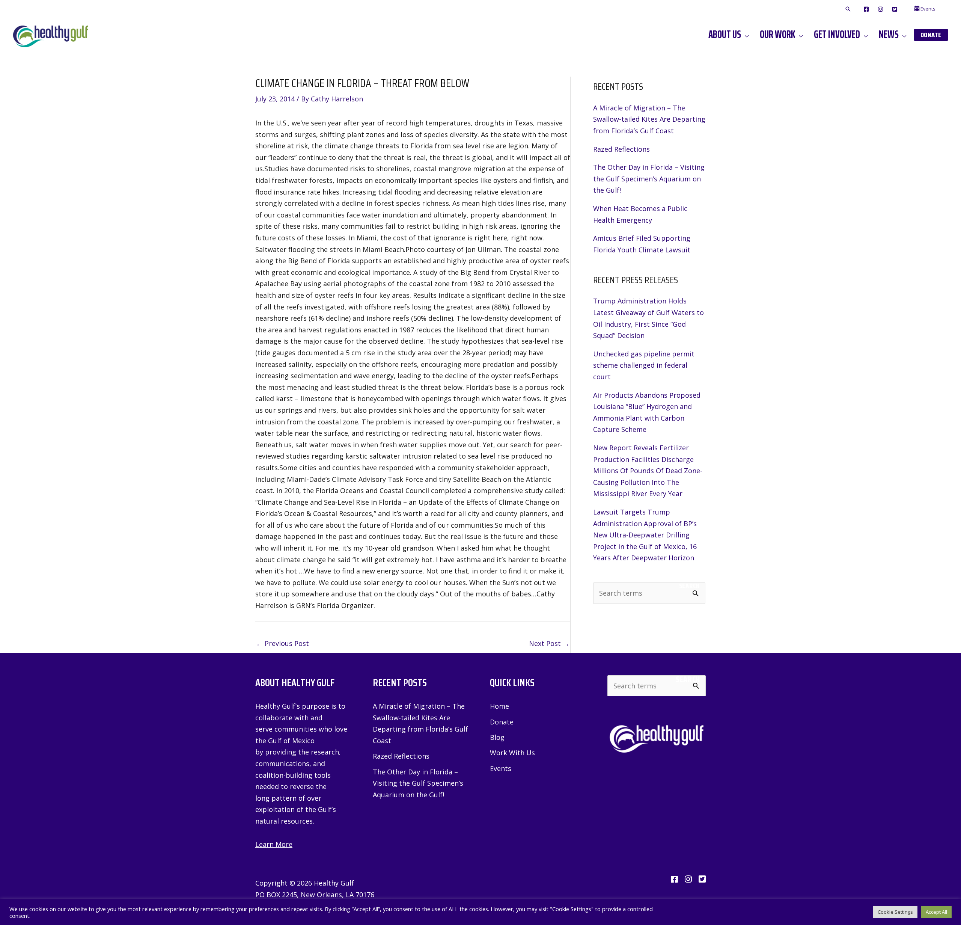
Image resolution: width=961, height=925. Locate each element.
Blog (497, 737)
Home (499, 706)
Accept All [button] (936, 911)
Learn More (273, 844)
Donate (502, 721)
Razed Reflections (621, 149)
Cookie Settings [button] (895, 911)
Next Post (549, 643)
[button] (848, 9)
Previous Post (282, 643)
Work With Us (512, 752)
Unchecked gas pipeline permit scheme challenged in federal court (643, 365)
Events (500, 768)
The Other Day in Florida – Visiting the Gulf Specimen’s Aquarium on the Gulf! (649, 179)
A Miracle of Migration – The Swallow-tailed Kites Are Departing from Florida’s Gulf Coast (649, 119)
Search (689, 585)
